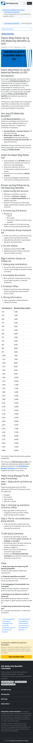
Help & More (5, 704)
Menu (29, 3)
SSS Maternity (6, 690)
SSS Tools (4, 699)
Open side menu (7, 29)
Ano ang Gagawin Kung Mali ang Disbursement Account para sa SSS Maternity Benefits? (24, 624)
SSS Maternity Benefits (11, 12)
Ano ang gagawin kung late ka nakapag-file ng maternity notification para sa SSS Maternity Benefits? (8, 625)
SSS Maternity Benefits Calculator (13, 10)
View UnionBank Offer (16, 657)
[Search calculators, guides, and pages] (24, 3)
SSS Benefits (5, 694)
